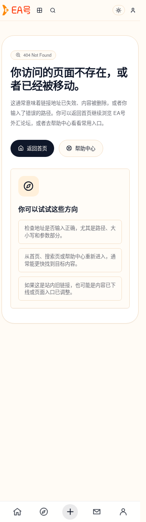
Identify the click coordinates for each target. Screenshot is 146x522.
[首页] (17, 512)
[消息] (96, 512)
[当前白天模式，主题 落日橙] (119, 10)
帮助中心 (85, 148)
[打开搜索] (52, 10)
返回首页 (37, 148)
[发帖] (70, 512)
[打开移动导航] (39, 10)
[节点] (43, 512)
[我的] (123, 512)
